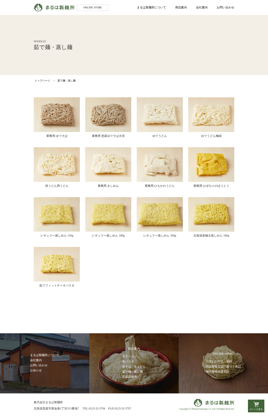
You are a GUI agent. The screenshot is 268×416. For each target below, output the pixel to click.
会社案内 (202, 7)
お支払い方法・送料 (219, 361)
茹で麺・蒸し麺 (66, 80)
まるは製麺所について (151, 7)
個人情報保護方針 (217, 371)
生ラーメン (129, 356)
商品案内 (181, 7)
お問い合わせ (225, 7)
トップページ (42, 80)
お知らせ (36, 370)
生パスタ (128, 361)
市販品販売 (129, 376)
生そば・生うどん (134, 366)
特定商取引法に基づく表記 (223, 366)
